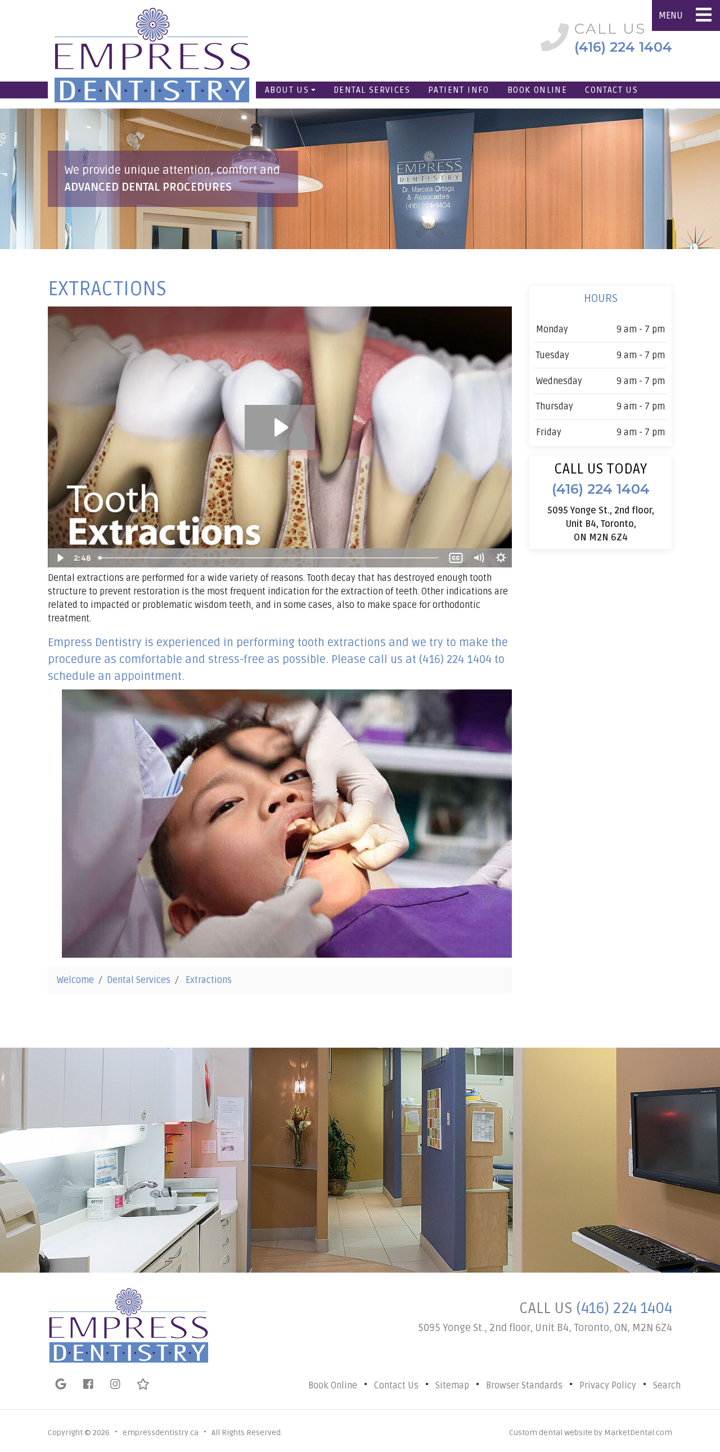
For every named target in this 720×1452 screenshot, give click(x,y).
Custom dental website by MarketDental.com (590, 1432)
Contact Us (611, 90)
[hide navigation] (703, 15)
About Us (287, 90)
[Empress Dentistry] (146, 37)
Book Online (537, 90)
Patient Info (458, 90)
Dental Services (372, 90)
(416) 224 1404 (624, 1308)
